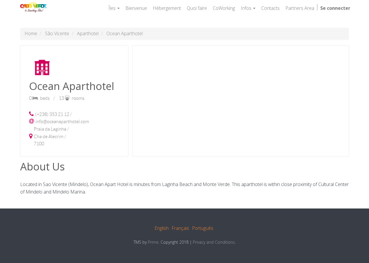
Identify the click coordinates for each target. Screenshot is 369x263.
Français (180, 228)
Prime (153, 242)
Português (202, 228)
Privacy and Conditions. (214, 242)
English (162, 228)
